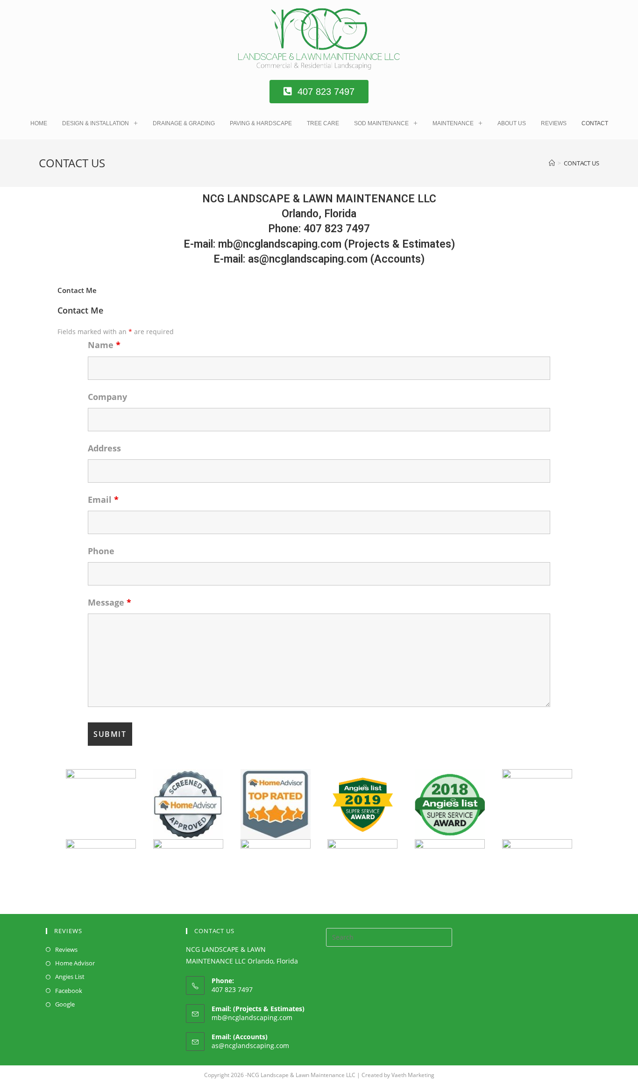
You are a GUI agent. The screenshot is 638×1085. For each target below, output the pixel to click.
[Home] (552, 163)
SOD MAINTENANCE (381, 123)
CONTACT (594, 123)
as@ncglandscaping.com (250, 1045)
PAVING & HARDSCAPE (261, 123)
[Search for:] (389, 936)
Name (104, 344)
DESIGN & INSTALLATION (95, 123)
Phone (101, 551)
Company (107, 396)
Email (103, 499)
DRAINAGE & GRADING (184, 123)
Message (109, 602)
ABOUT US (511, 123)
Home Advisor (75, 963)
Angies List (70, 976)
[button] (319, 91)
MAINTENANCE (453, 123)
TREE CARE (323, 123)
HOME (38, 123)
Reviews (66, 949)
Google (65, 1004)
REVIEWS (554, 123)
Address (104, 448)
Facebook (68, 990)
